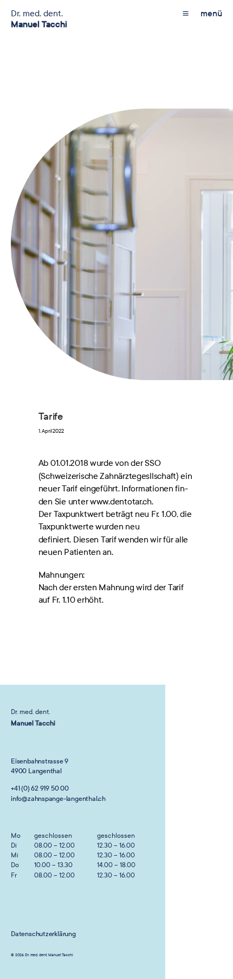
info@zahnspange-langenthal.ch (58, 799)
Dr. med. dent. (39, 18)
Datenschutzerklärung (43, 934)
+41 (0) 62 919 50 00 (40, 788)
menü (211, 13)
